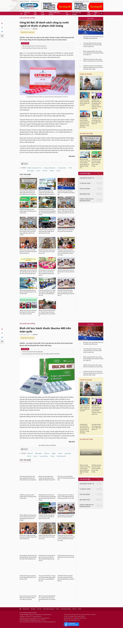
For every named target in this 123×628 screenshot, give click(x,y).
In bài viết (25, 163)
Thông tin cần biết (86, 74)
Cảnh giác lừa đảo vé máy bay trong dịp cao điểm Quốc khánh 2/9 (96, 121)
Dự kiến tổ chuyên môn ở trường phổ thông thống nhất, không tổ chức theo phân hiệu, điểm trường (93, 67)
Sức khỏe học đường (76, 13)
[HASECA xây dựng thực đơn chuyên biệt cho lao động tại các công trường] (28, 202)
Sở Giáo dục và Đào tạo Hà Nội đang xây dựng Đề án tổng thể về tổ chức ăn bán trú (28, 251)
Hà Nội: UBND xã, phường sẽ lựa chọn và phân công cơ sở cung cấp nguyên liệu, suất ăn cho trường (28, 232)
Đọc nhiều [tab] (91, 18)
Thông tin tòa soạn (35, 1)
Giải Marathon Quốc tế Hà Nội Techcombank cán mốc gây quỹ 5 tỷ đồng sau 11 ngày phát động (84, 123)
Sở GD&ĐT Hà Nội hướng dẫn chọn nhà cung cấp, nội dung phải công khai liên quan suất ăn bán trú (66, 293)
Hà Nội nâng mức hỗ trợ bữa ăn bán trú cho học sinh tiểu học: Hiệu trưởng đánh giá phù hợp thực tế (47, 272)
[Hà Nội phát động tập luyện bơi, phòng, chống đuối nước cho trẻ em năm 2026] (28, 283)
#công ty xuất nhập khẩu (49, 168)
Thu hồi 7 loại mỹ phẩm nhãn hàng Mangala (32, 351)
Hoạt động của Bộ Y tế (87, 178)
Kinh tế (95, 13)
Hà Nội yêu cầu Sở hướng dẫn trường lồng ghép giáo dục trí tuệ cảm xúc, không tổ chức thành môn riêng (66, 252)
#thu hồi (29, 456)
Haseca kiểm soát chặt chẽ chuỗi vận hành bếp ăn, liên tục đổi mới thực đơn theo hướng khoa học (28, 271)
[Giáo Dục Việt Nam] (29, 6)
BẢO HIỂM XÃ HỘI (85, 194)
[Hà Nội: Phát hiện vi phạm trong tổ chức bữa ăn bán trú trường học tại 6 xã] (47, 242)
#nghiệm (54, 453)
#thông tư (52, 170)
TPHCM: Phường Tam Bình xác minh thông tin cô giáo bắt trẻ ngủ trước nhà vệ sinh (47, 231)
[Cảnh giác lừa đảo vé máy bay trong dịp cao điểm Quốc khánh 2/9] (97, 114)
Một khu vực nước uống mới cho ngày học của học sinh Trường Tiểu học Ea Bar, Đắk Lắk (90, 86)
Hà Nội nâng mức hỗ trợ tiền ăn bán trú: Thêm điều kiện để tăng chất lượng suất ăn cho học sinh (66, 211)
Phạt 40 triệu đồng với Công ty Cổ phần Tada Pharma (34, 48)
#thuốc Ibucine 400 (61, 456)
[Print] (2, 36)
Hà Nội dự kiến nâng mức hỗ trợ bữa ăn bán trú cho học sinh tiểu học (66, 271)
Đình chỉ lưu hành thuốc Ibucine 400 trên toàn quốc (34, 46)
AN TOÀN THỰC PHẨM (86, 133)
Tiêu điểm (35, 13)
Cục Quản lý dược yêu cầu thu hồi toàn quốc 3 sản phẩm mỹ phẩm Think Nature (41, 353)
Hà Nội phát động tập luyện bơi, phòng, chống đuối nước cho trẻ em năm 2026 (28, 292)
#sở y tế (38, 170)
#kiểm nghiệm (30, 170)
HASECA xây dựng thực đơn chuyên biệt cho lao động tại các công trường (28, 211)
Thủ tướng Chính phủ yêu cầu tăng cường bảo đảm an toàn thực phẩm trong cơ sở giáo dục (28, 192)
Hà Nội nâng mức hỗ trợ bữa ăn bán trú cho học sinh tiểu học (66, 230)
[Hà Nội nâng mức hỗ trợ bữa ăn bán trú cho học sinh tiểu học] (66, 222)
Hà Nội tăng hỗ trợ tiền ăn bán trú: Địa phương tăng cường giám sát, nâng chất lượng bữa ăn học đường (47, 212)
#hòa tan (60, 453)
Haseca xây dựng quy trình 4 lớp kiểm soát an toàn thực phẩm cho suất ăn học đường (28, 312)
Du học (67, 13)
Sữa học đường (85, 188)
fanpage (71, 624)
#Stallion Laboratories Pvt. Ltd (34, 168)
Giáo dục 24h (27, 13)
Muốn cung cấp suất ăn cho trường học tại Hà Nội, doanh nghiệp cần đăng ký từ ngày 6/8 (47, 192)
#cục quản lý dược (62, 168)
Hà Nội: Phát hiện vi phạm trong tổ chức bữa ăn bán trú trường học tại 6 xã (47, 251)
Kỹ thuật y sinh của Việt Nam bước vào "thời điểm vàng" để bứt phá (66, 192)
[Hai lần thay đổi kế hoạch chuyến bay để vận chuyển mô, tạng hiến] (85, 95)
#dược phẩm (68, 453)
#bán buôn (46, 453)
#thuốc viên (30, 453)
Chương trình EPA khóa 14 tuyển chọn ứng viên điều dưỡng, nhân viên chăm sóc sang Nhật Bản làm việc (47, 293)
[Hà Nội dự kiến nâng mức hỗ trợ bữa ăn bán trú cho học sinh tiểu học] (66, 263)
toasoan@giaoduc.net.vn (97, 1)
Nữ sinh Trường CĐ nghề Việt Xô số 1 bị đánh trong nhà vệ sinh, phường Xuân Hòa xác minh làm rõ (47, 313)
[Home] (2, 23)
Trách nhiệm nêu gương (54, 13)
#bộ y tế (58, 170)
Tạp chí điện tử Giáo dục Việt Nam (47, 445)
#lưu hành (45, 170)
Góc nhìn (42, 13)
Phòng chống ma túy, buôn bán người (87, 199)
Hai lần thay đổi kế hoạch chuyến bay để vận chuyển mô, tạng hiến (85, 102)
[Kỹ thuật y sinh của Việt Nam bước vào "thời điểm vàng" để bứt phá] (66, 184)
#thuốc (70, 168)
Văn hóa (89, 13)
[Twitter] (2, 31)
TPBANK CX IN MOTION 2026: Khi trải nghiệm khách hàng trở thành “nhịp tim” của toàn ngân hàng (96, 104)
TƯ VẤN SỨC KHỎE (85, 183)
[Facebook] (2, 27)
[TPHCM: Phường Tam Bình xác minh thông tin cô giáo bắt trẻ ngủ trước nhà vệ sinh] (47, 222)
